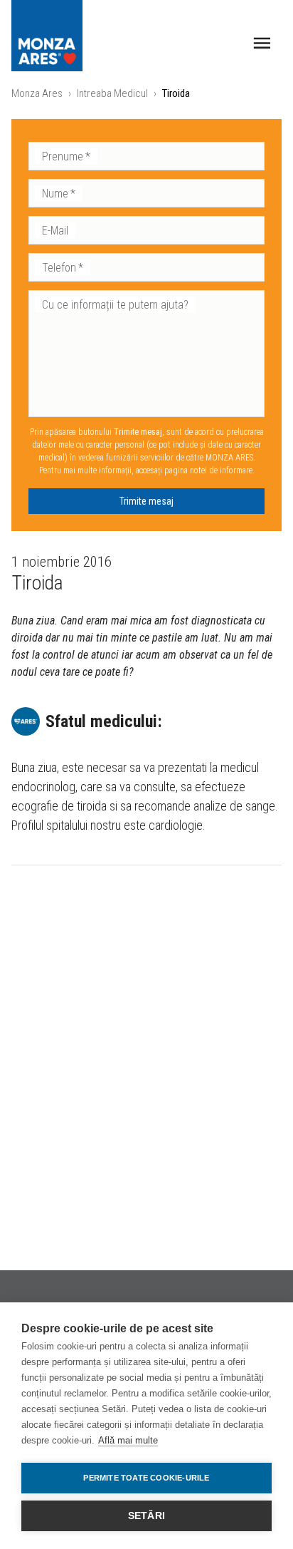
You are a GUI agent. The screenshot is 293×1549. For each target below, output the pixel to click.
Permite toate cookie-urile (146, 1477)
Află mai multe (128, 1440)
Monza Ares (37, 93)
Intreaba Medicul (112, 93)
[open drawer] (262, 43)
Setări (146, 1516)
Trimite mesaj (146, 501)
